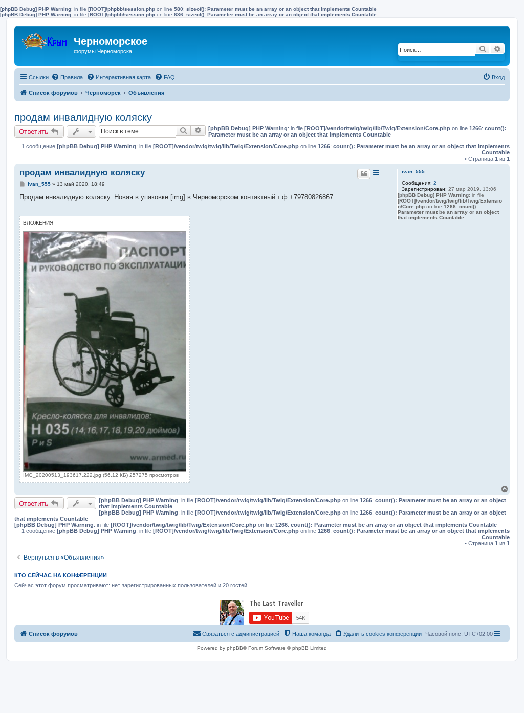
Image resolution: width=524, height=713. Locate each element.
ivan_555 (413, 171)
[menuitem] (67, 77)
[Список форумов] (45, 38)
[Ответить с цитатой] (363, 174)
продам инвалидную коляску (83, 117)
